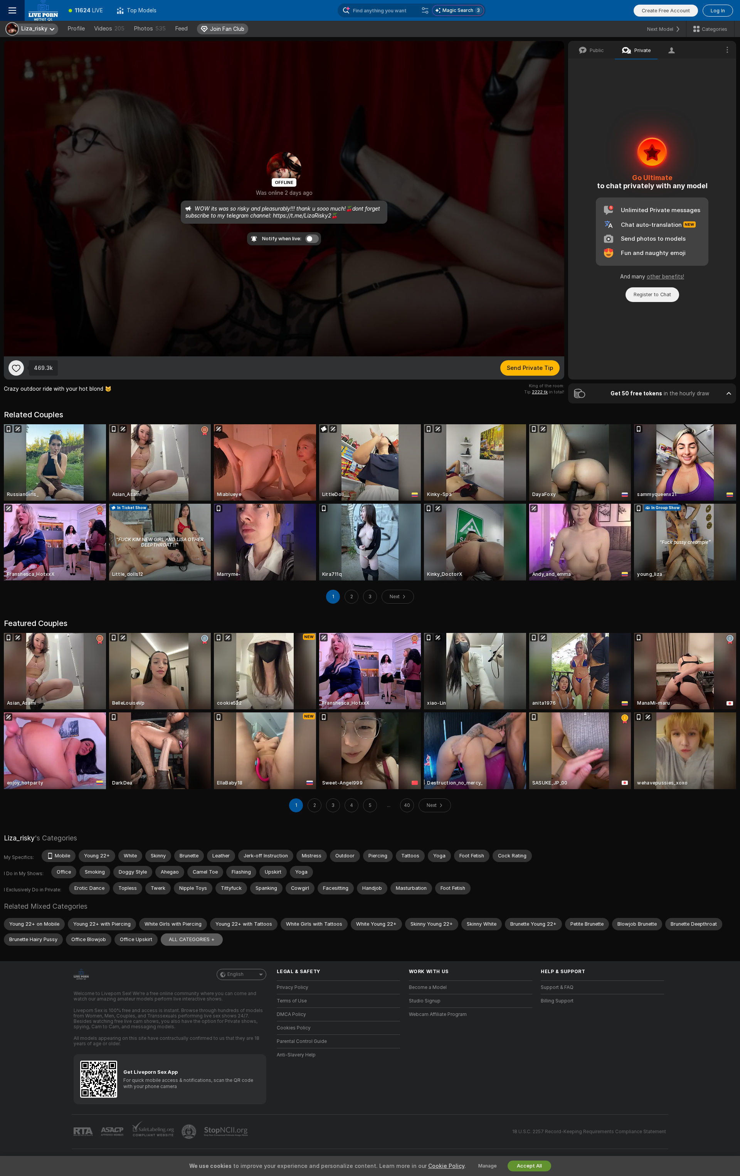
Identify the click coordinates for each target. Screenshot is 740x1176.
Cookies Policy (294, 1028)
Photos (150, 28)
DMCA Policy (291, 1014)
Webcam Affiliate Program (438, 1014)
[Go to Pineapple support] (190, 1131)
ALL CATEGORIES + (192, 939)
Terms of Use (292, 1001)
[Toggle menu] (12, 10)
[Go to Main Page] (43, 10)
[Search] (425, 10)
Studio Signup (425, 1001)
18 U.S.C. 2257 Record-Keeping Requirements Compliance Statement (589, 1131)
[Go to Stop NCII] (226, 1131)
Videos (109, 28)
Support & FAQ (557, 987)
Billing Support (557, 1001)
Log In (718, 10)
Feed (181, 28)
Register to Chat (652, 294)
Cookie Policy (446, 1166)
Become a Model (428, 987)
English (235, 974)
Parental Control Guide (302, 1041)
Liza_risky (19, 838)
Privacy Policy (292, 987)
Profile (76, 28)
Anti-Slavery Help (296, 1055)
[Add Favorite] (16, 368)
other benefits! (665, 276)
